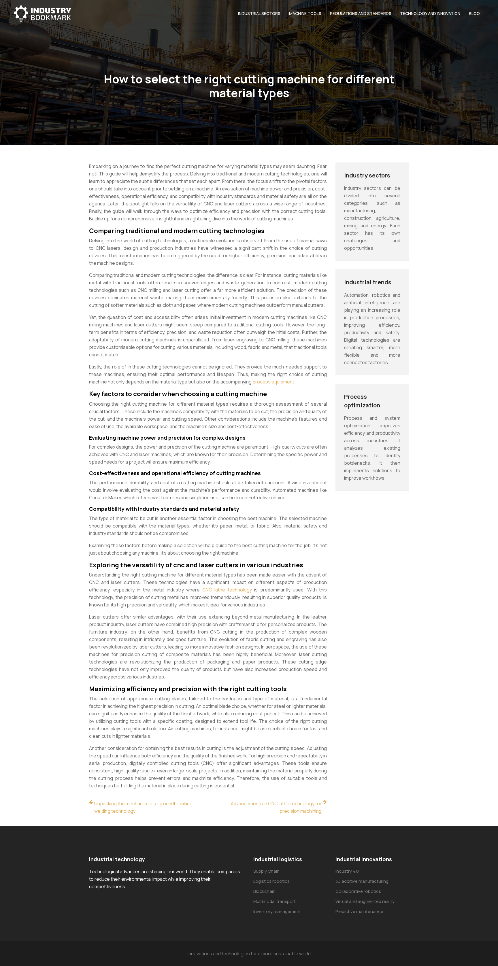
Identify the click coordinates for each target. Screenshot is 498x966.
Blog (474, 13)
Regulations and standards (360, 13)
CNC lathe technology (227, 590)
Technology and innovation (430, 13)
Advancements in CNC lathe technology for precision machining (276, 807)
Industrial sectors (259, 13)
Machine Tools (305, 13)
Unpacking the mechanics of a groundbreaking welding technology (143, 807)
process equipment (273, 382)
